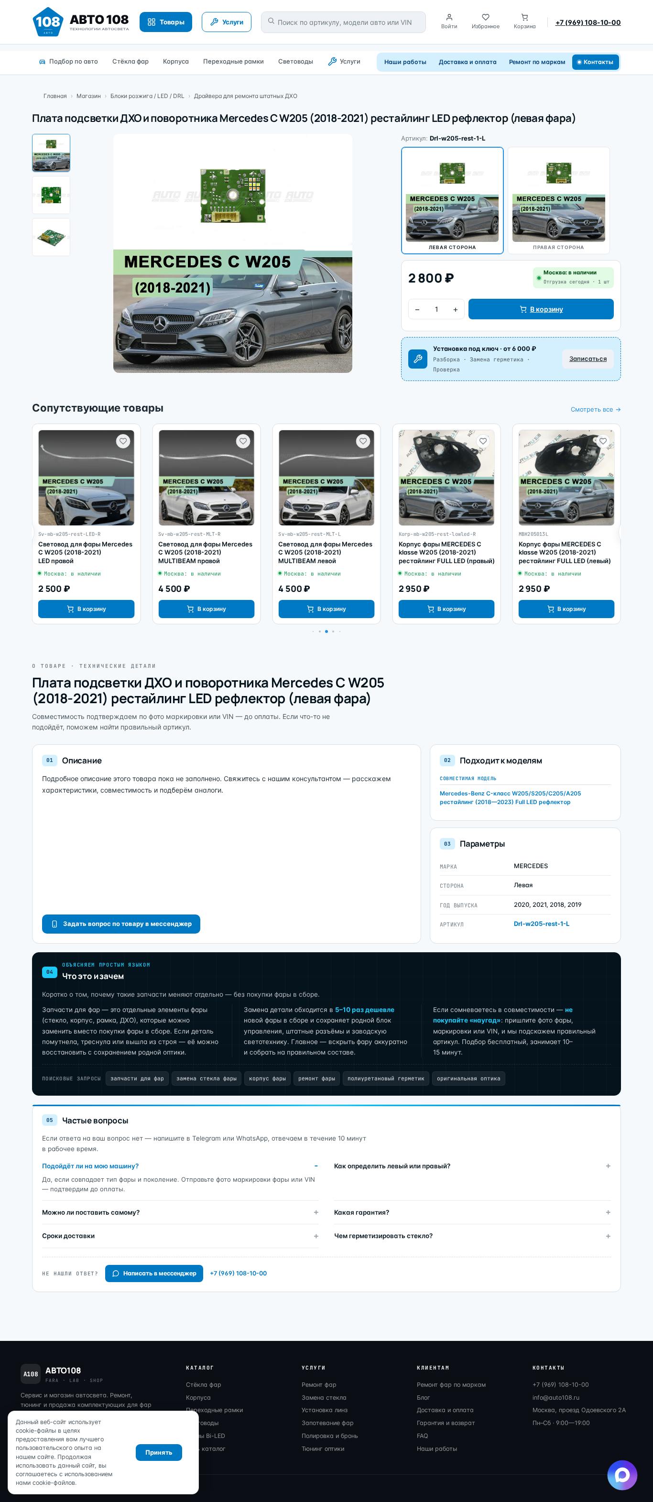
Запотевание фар (328, 1422)
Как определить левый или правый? (392, 1166)
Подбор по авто (73, 61)
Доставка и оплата (468, 61)
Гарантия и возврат (446, 1422)
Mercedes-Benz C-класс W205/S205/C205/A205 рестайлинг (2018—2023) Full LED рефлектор (510, 797)
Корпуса (176, 61)
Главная (55, 95)
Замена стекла (324, 1397)
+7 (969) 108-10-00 (588, 22)
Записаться (588, 358)
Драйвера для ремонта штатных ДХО (245, 95)
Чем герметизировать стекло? (383, 1236)
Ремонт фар (319, 1384)
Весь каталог (206, 1448)
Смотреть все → (596, 409)
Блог (423, 1397)
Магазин (88, 95)
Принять (159, 1452)
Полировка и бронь (330, 1435)
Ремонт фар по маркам (451, 1384)
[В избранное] (123, 441)
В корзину (546, 309)
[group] (86, 524)
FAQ (422, 1435)
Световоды (295, 61)
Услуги (350, 61)
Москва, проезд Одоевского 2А (579, 1410)
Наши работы (405, 61)
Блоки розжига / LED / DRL (147, 95)
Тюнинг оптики (323, 1448)
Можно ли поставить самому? (91, 1212)
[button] (320, 631)
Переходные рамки (233, 61)
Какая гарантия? (361, 1212)
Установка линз (325, 1410)
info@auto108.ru (556, 1397)
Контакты (599, 61)
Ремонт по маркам (537, 61)
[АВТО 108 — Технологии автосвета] (81, 22)
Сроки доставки (68, 1236)
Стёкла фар (130, 61)
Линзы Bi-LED (205, 1435)
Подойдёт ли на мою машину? (90, 1166)
